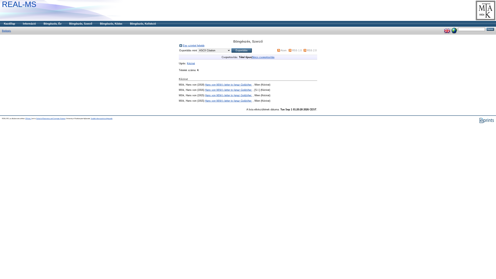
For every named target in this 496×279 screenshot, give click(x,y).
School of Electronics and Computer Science (50, 118)
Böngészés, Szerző (80, 23)
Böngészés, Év (52, 23)
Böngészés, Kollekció (143, 23)
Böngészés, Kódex (111, 23)
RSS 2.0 (312, 50)
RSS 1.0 (297, 50)
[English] (447, 29)
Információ (29, 23)
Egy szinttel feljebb (193, 45)
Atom (284, 50)
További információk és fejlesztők (101, 118)
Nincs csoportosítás (263, 57)
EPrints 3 (28, 118)
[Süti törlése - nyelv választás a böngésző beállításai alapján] (454, 29)
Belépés (6, 30)
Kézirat (191, 63)
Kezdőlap (9, 23)
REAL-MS (19, 4)
